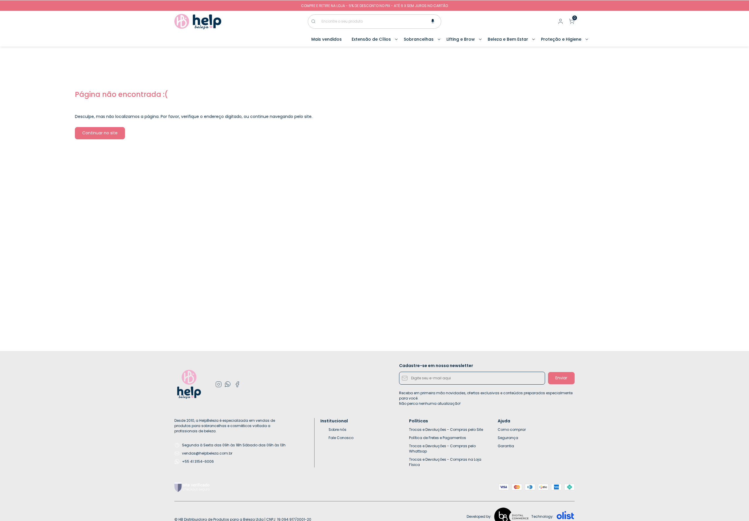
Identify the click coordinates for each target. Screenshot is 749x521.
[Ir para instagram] (218, 384)
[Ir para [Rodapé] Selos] (191, 487)
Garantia (506, 445)
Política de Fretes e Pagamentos (437, 437)
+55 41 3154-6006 (198, 461)
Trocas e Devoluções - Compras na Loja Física (445, 462)
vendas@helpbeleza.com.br (207, 453)
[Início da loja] (197, 21)
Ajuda (504, 421)
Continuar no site (100, 133)
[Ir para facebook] (237, 384)
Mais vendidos (326, 39)
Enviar (561, 378)
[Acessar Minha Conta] (560, 22)
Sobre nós (337, 429)
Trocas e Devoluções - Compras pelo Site (446, 429)
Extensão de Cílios (371, 39)
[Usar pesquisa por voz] (432, 21)
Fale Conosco (341, 437)
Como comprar (512, 429)
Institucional (334, 421)
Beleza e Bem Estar (508, 39)
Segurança (508, 437)
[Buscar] (316, 21)
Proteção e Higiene (561, 39)
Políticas (418, 421)
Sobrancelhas (419, 39)
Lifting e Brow (460, 39)
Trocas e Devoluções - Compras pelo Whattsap (442, 448)
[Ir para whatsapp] (228, 384)
